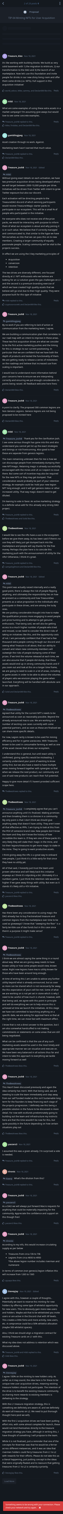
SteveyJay (11, 1372)
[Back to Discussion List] (3, 3)
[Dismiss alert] (40, 1507)
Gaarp (9, 1178)
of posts (30, 3)
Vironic (9, 1240)
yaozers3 (10, 1202)
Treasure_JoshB (14, 438)
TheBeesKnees (13, 709)
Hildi (8, 174)
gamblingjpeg (13, 321)
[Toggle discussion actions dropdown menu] (60, 3)
